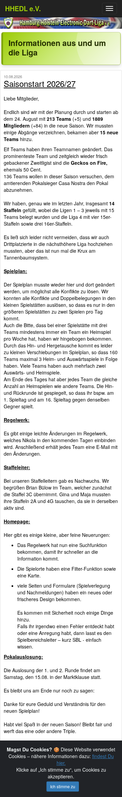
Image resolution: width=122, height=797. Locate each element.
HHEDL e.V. (23, 8)
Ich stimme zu (62, 786)
